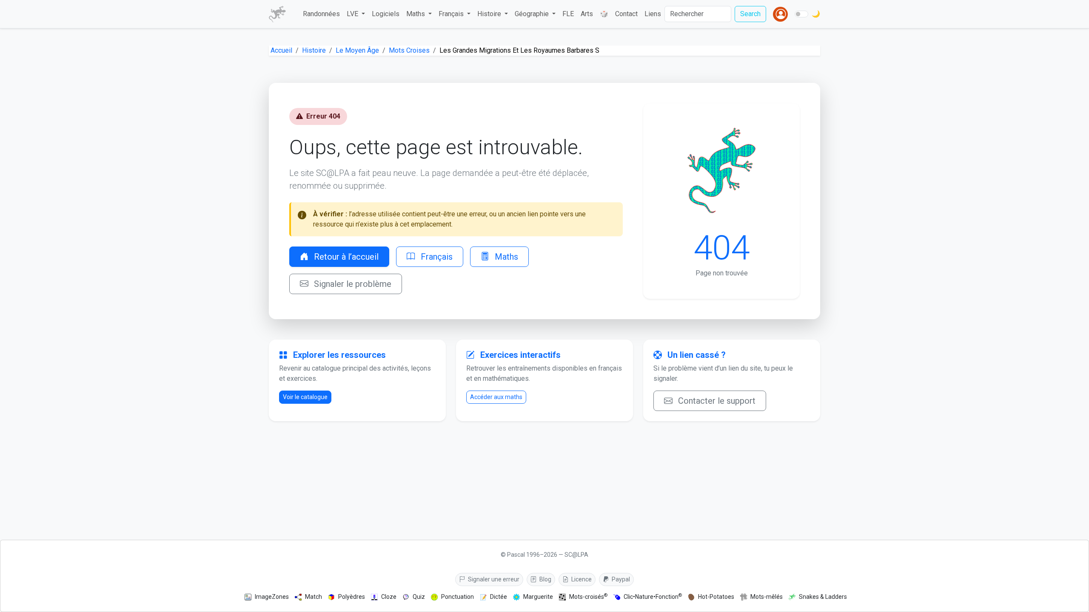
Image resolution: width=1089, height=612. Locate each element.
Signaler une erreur (493, 579)
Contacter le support (715, 401)
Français (436, 257)
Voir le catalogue (305, 397)
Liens (652, 14)
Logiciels (385, 14)
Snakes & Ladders (823, 596)
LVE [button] (353, 14)
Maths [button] (416, 14)
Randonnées (321, 14)
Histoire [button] (490, 14)
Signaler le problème (351, 284)
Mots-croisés (588, 596)
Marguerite (538, 596)
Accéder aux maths (496, 397)
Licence (581, 579)
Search (750, 14)
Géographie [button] (532, 14)
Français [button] (452, 14)
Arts (587, 14)
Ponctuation (457, 596)
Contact (626, 14)
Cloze (388, 596)
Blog (544, 579)
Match (313, 596)
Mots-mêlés (766, 596)
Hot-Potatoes (716, 596)
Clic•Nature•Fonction (653, 596)
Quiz (419, 596)
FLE (568, 14)
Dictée (498, 596)
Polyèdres (351, 596)
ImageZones (272, 596)
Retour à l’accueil (345, 257)
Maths (505, 257)
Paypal (620, 579)
